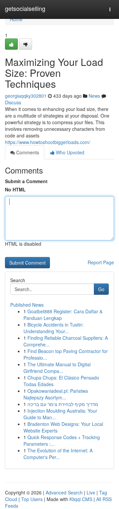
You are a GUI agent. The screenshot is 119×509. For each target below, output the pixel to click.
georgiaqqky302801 (26, 95)
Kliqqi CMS (80, 499)
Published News (27, 304)
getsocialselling (25, 8)
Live (91, 492)
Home (16, 19)
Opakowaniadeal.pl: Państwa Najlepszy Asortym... (55, 394)
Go (101, 289)
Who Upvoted (69, 152)
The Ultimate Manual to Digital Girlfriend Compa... (57, 367)
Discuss (13, 102)
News (94, 95)
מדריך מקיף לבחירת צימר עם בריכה (62, 404)
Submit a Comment (26, 181)
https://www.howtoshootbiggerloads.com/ (47, 142)
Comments (27, 152)
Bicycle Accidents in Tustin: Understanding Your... (53, 327)
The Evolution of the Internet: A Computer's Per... (58, 453)
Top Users (32, 499)
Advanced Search (64, 492)
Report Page (101, 262)
